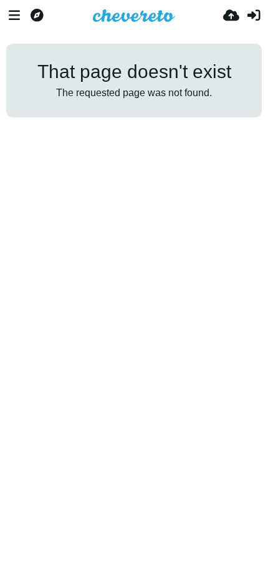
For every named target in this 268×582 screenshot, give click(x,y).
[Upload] (231, 15)
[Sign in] (254, 15)
